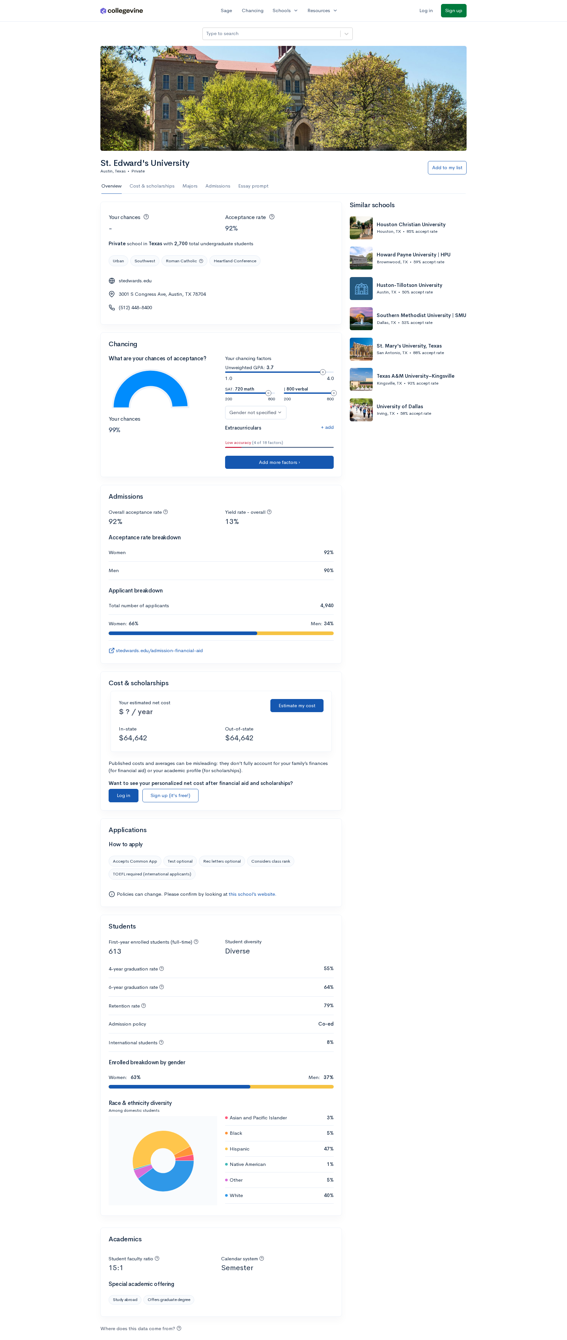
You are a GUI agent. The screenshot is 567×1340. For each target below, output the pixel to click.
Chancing (252, 10)
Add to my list (447, 167)
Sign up (453, 10)
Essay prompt (253, 186)
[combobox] (206, 33)
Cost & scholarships (152, 186)
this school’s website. (253, 894)
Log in (426, 10)
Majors (190, 186)
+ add (327, 427)
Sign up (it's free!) (170, 795)
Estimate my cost (297, 705)
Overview (111, 186)
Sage (226, 10)
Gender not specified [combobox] (252, 412)
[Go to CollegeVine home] (121, 10)
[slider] (323, 372)
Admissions (217, 186)
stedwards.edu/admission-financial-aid (159, 650)
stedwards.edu (135, 280)
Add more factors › (279, 462)
